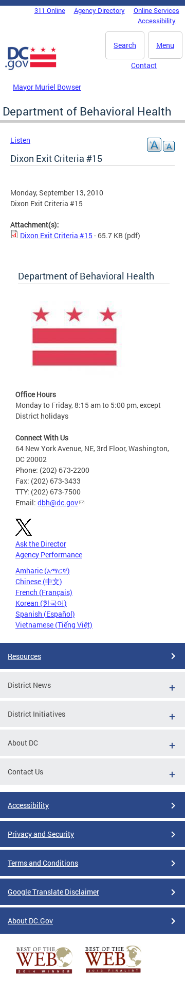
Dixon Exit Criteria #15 (56, 235)
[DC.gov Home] (31, 68)
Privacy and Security (41, 834)
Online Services (156, 10)
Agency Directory (99, 10)
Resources (24, 656)
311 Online (49, 10)
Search (125, 45)
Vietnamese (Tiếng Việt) (53, 625)
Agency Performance (48, 554)
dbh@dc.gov (58, 502)
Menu (165, 45)
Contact (144, 65)
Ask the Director (40, 544)
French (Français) (43, 592)
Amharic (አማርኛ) (42, 570)
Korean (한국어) (41, 603)
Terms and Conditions (43, 863)
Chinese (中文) (38, 581)
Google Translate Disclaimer (53, 892)
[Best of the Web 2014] (44, 974)
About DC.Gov (30, 920)
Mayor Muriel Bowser (47, 87)
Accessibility (157, 20)
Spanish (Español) (45, 614)
